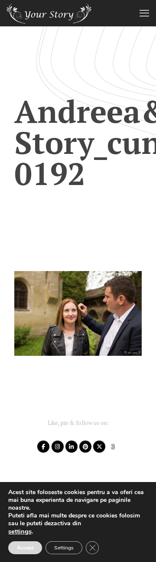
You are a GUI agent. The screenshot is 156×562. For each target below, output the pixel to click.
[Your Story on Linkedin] (71, 447)
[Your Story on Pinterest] (85, 447)
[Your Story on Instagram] (58, 447)
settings (20, 531)
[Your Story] (48, 13)
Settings (64, 547)
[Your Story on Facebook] (43, 447)
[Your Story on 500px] (113, 446)
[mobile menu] (144, 13)
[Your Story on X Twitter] (99, 447)
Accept (25, 547)
